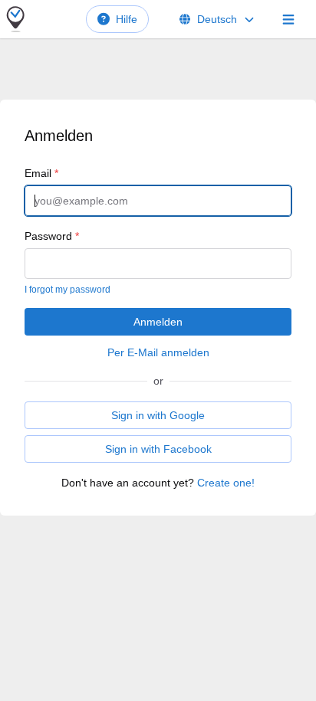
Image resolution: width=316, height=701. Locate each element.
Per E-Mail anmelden (158, 352)
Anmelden (158, 322)
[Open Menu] (288, 19)
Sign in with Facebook (158, 449)
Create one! (226, 483)
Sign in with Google (158, 415)
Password (52, 236)
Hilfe (126, 19)
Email (41, 173)
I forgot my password (67, 289)
